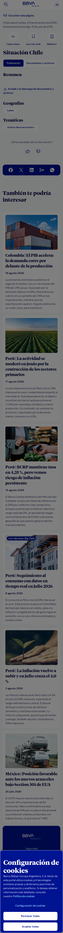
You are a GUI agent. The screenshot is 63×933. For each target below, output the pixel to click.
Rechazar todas (30, 916)
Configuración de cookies (30, 905)
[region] (31, 891)
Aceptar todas (30, 926)
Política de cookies (24, 896)
